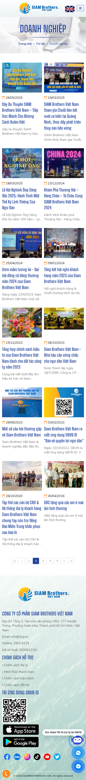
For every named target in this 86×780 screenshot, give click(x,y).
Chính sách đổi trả (16, 685)
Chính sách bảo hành (18, 678)
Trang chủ (25, 44)
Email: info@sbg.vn (15, 637)
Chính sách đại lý (15, 665)
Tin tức (40, 44)
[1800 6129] (6, 774)
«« (14, 561)
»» (71, 561)
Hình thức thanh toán (18, 672)
